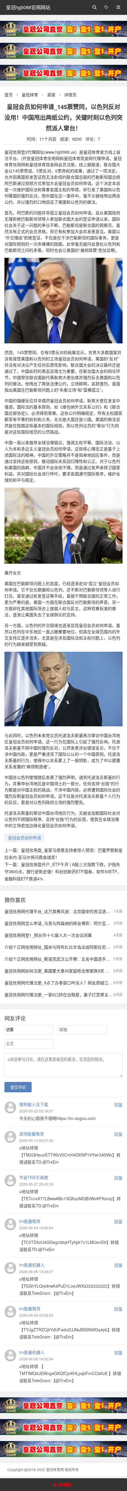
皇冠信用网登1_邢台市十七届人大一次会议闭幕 (48, 935)
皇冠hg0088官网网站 (28, 7)
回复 (118, 1104)
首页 (8, 95)
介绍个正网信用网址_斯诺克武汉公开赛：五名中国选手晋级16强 (63, 959)
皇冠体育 (30, 95)
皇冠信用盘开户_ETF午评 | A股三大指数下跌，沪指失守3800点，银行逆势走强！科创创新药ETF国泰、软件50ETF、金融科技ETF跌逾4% (62, 871)
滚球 (51, 95)
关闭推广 (66, 1485)
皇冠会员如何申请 (24, 837)
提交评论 (18, 1087)
